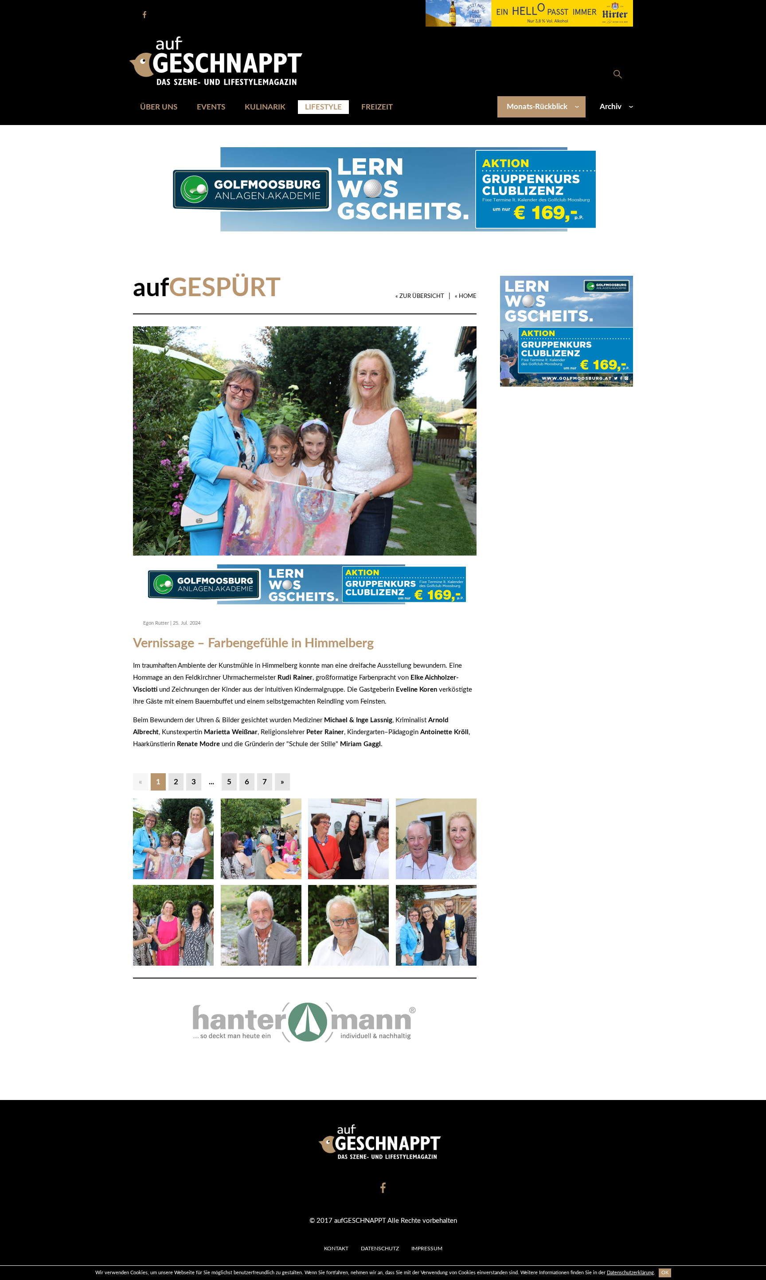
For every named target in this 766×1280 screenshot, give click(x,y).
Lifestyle (323, 107)
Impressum (426, 1248)
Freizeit (377, 107)
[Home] (220, 60)
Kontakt (336, 1248)
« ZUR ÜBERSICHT (419, 296)
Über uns (158, 107)
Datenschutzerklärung (630, 1272)
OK (664, 1272)
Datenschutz (380, 1248)
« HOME (466, 296)
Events (211, 107)
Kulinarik (265, 107)
